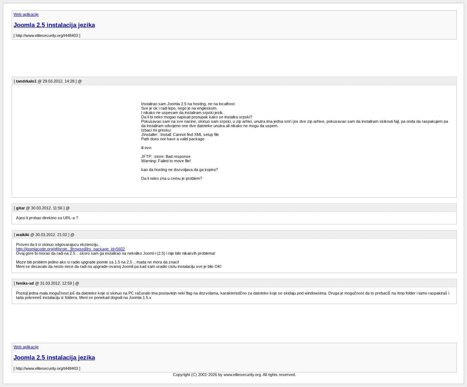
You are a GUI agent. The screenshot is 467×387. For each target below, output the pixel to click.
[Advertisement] (144, 60)
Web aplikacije (26, 14)
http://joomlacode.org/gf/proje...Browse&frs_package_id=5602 (70, 249)
